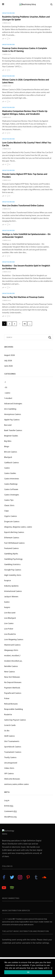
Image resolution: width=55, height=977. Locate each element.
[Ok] (51, 968)
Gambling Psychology (13, 558)
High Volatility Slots (12, 575)
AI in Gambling (10, 408)
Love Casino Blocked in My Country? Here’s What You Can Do (26, 144)
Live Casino (9, 623)
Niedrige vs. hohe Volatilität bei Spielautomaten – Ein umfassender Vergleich (26, 235)
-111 (5, 387)
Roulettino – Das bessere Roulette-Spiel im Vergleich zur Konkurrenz (26, 267)
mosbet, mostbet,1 (12, 655)
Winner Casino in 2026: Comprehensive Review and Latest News (25, 81)
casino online (6, 922)
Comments (10, 811)
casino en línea (42, 919)
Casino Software (11, 489)
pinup (21, 925)
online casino (6, 925)
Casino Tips (8, 499)
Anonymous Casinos (12, 414)
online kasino (15, 925)
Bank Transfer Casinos (13, 430)
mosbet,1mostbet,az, (13, 660)
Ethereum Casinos (11, 537)
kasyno (7, 607)
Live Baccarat (10, 612)
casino (26, 919)
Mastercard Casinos (12, 644)
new (51, 922)
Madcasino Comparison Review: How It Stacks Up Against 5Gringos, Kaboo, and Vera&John (24, 112)
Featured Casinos (11, 548)
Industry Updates (11, 585)
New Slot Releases (12, 676)
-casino (7, 392)
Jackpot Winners (11, 596)
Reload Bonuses (11, 703)
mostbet (46, 922)
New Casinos (9, 671)
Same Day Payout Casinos (15, 719)
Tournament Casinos (12, 751)
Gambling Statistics (12, 564)
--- (3, 919)
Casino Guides (10, 473)
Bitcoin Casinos (10, 451)
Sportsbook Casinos (12, 746)
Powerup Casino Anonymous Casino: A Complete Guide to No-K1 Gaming (24, 49)
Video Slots (9, 768)
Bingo (6, 446)
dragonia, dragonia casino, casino (18, 526)
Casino (7, 467)
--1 (5, 919)
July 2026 (8, 360)
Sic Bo (6, 730)
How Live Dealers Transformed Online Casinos (23, 205)
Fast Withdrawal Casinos (14, 542)
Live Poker (8, 628)
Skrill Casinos (9, 735)
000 (14, 919)
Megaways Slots (11, 650)
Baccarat (8, 424)
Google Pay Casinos (12, 569)
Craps (6, 510)
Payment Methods (12, 687)
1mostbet (19, 919)
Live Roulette (10, 633)
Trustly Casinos (10, 757)
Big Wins (7, 440)
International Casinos (13, 591)
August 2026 (9, 355)
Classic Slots (9, 505)
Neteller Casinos (11, 666)
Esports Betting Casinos (14, 532)
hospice (7, 580)
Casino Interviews (11, 478)
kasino (7, 601)
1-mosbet (8, 398)
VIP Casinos (9, 773)
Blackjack (8, 457)
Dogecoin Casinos (11, 521)
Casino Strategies (11, 494)
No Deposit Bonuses (12, 682)
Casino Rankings (10, 483)
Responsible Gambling (13, 709)
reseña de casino (28, 925)
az (23, 919)
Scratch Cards (10, 725)
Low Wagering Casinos (13, 639)
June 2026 (8, 365)
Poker (6, 698)
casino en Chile (33, 919)
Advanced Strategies (13, 403)
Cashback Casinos (11, 462)
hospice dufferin (24, 922)
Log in (6, 800)
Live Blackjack (10, 617)
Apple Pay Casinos (11, 419)
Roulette (8, 714)
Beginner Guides (11, 435)
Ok (28, 972)
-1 (5, 382)
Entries (8, 805)
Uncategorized (8, 13)
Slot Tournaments (11, 741)
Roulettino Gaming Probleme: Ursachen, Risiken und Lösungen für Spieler (26, 18)
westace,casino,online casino (16, 784)
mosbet (41, 922)
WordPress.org (10, 816)
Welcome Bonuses (12, 778)
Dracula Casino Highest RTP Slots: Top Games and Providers (24, 175)
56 (25, 324)
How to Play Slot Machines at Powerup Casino (23, 297)
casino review (15, 922)
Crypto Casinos (10, 516)
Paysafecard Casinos (12, 692)
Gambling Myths (11, 553)
